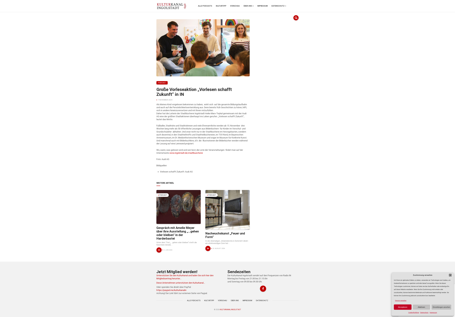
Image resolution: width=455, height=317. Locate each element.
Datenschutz (424, 312)
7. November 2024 (165, 100)
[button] (450, 275)
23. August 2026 (219, 248)
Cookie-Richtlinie (413, 312)
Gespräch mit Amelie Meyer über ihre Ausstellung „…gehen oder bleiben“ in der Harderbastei (177, 233)
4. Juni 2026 (168, 250)
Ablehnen (421, 307)
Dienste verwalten (400, 300)
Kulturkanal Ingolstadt (230, 309)
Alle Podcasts (205, 6)
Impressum (433, 312)
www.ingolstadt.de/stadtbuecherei (186, 153)
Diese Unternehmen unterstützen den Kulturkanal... (180, 283)
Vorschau (235, 6)
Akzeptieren (402, 307)
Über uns (247, 6)
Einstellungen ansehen (441, 307)
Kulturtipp (221, 6)
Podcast (162, 83)
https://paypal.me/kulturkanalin (171, 290)
